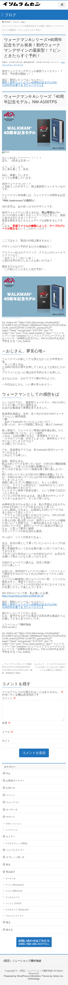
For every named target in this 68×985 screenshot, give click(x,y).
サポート (10, 817)
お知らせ (10, 788)
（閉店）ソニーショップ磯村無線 (35, 970)
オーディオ (18, 65)
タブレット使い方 (15, 857)
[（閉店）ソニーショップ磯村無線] (21, 6)
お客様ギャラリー (15, 780)
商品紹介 (10, 872)
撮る (8, 922)
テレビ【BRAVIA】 (14, 891)
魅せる (9, 929)
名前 (6, 722)
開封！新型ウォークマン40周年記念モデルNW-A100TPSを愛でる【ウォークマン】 (29, 84)
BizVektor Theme (40, 976)
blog (63, 62)
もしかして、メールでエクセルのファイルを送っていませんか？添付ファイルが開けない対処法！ (50, 667)
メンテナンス (11, 830)
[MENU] (62, 4)
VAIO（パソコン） (14, 824)
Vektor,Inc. (58, 976)
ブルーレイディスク (14, 916)
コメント (9, 698)
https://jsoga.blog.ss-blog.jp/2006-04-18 (22, 595)
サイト (6, 740)
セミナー (10, 836)
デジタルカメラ (12, 897)
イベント (10, 795)
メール (7, 731)
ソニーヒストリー (15, 850)
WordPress (23, 976)
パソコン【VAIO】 (14, 903)
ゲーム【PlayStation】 (15, 885)
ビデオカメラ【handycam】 (17, 909)
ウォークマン (7, 65)
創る (8, 864)
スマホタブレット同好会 (16, 843)
